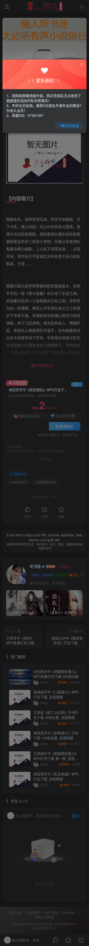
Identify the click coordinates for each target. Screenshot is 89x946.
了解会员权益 (68, 125)
